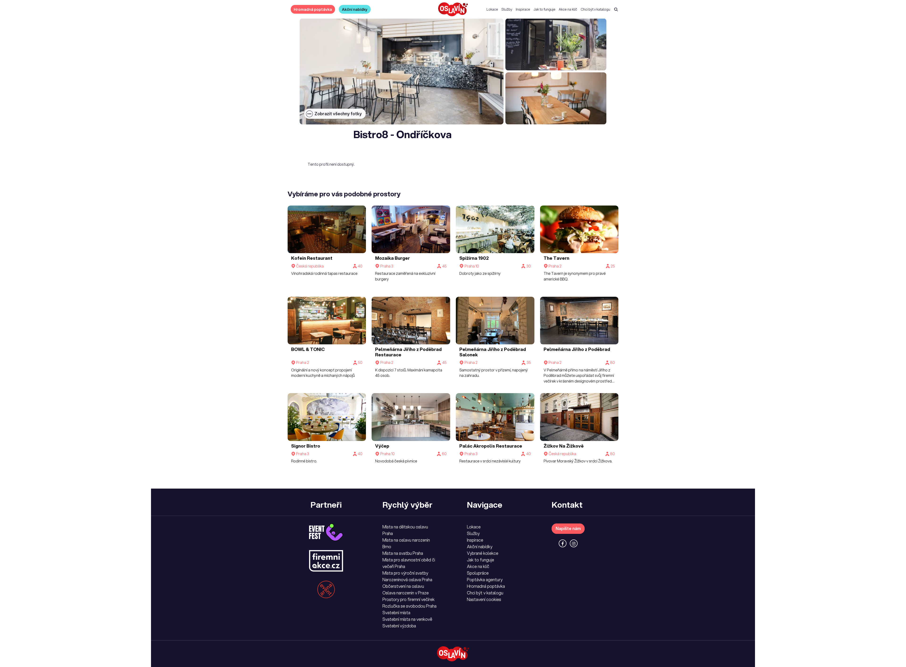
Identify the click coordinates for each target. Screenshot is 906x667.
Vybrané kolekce (482, 553)
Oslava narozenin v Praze (405, 593)
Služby (506, 9)
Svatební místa (396, 612)
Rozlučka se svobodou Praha (409, 606)
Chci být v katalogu (595, 9)
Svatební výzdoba (399, 626)
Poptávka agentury (485, 579)
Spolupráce (478, 573)
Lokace (492, 9)
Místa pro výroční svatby (405, 573)
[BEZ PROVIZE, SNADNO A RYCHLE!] (453, 9)
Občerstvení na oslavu (403, 586)
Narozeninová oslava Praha (407, 579)
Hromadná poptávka (313, 9)
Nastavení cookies (484, 599)
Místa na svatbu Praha (402, 553)
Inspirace (523, 9)
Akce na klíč (568, 9)
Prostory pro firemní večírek (408, 599)
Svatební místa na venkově (407, 619)
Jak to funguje (544, 9)
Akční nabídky (355, 9)
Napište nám (568, 528)
